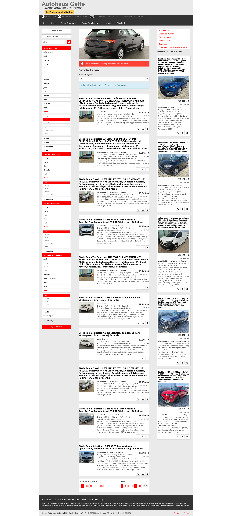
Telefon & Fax (164, 40)
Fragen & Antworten (69, 23)
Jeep (45, 88)
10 (140, 486)
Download (163, 44)
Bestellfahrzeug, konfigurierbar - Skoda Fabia (114, 112)
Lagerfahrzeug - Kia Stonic (173, 330)
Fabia (46, 119)
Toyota (46, 142)
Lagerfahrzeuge (51, 48)
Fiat (45, 72)
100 (95, 486)
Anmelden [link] (57, 327)
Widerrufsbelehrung (66, 500)
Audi (45, 56)
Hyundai (47, 84)
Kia (45, 92)
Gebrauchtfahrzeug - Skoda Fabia (114, 309)
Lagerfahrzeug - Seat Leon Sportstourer (173, 96)
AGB (54, 500)
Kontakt (54, 23)
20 (87, 486)
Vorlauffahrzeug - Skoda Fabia (114, 232)
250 (101, 486)
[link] (138, 129)
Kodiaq (47, 128)
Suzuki (46, 138)
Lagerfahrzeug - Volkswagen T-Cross (173, 175)
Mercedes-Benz (49, 279)
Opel (45, 99)
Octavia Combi (49, 130)
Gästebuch (121, 23)
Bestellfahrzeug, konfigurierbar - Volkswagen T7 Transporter (173, 253)
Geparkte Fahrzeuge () (57, 36)
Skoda (46, 111)
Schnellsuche (56, 31)
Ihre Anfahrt (108, 23)
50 (91, 486)
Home (45, 23)
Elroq (46, 116)
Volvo (46, 150)
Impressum (46, 500)
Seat (45, 107)
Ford (45, 76)
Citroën (46, 60)
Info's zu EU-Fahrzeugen (90, 23)
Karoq (46, 125)
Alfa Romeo (48, 52)
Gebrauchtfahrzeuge (53, 255)
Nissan (46, 95)
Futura (46, 80)
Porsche (47, 103)
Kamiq (47, 122)
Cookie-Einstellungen (96, 500)
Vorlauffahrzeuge (52, 154)
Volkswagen (48, 146)
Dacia (46, 68)
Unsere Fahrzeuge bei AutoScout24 (173, 47)
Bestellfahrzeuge (51, 203)
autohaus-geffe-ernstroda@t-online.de (75, 16)
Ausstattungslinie (86, 74)
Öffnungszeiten (165, 37)
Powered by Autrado (182, 513)
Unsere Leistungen (166, 34)
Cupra (46, 64)
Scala (46, 133)
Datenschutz (81, 500)
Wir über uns (164, 30)
